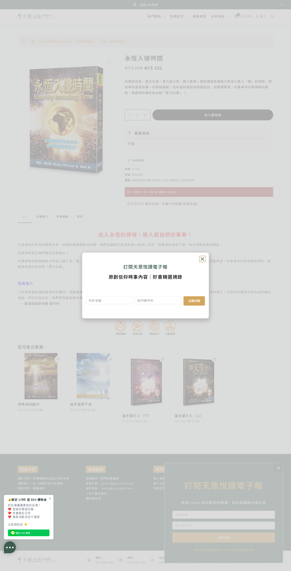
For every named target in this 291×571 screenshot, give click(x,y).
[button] (202, 259)
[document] (145, 285)
